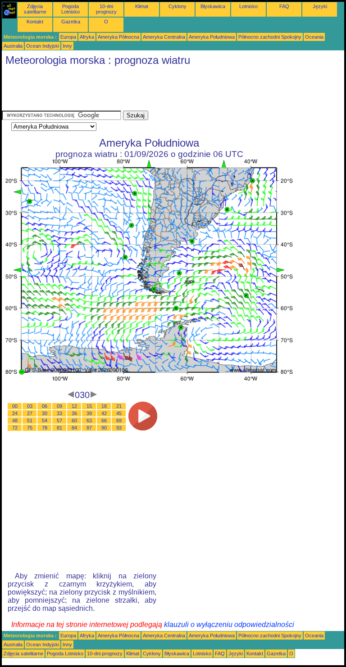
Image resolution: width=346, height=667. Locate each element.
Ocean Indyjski (42, 46)
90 (104, 427)
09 (59, 406)
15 (89, 406)
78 (44, 427)
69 (119, 420)
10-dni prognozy (106, 9)
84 (74, 427)
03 (29, 406)
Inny (67, 46)
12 (74, 406)
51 (29, 420)
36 (74, 413)
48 (15, 420)
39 (89, 413)
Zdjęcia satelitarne (35, 9)
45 (119, 413)
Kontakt (35, 21)
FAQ (284, 6)
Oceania (314, 37)
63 (89, 420)
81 (59, 427)
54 (44, 420)
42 (104, 413)
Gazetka (70, 21)
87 (89, 427)
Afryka (87, 37)
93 (119, 427)
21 (119, 406)
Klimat (141, 6)
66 (104, 420)
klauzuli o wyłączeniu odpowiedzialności (229, 624)
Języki (320, 6)
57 (59, 420)
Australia (13, 46)
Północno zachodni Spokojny (269, 37)
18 (104, 406)
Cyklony (177, 6)
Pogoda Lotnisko (70, 9)
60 (74, 420)
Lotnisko (248, 6)
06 (44, 406)
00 (15, 406)
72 (15, 427)
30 (44, 413)
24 (15, 413)
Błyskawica (212, 6)
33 (59, 413)
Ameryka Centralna (164, 37)
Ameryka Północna (118, 37)
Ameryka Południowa (212, 37)
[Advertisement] (166, 90)
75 (29, 427)
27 (29, 413)
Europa (68, 37)
